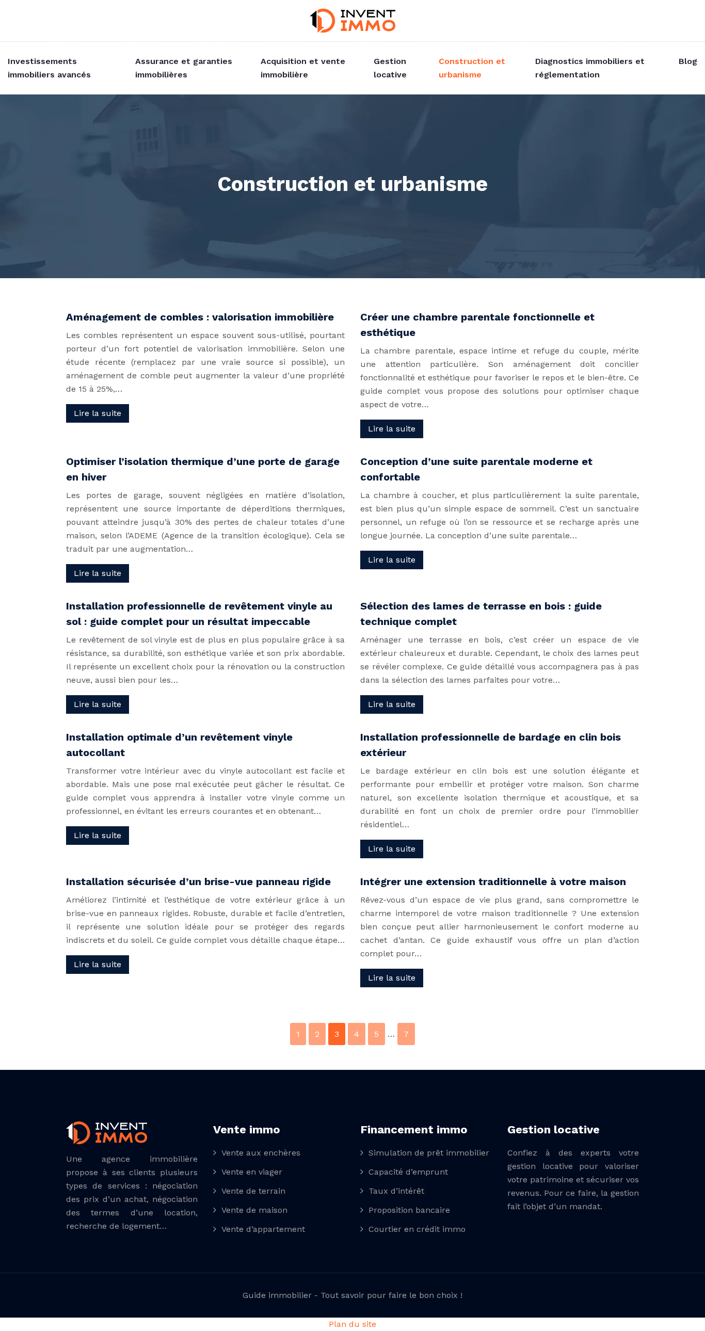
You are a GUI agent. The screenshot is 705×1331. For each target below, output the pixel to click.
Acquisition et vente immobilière (303, 67)
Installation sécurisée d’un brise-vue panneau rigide (198, 881)
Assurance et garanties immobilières (183, 67)
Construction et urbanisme (472, 67)
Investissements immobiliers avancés (49, 67)
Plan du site (352, 1324)
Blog (688, 61)
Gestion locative (390, 67)
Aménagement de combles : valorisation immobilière (200, 317)
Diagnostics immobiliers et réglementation (590, 67)
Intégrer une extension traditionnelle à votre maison (493, 881)
